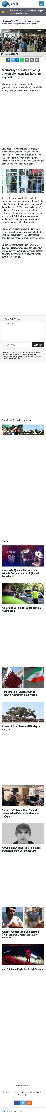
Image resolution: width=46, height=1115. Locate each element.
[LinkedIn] (17, 60)
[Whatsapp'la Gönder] (22, 60)
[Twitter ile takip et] (23, 1103)
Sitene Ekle (22, 1095)
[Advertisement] (23, 121)
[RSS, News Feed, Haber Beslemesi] (29, 1103)
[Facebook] (8, 60)
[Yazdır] (32, 60)
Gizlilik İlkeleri (35, 1092)
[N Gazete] (10, 3)
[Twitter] (13, 60)
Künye (15, 1092)
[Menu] (41, 4)
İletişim (24, 1092)
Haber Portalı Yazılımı (14, 1111)
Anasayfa (6, 1092)
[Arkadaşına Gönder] (27, 60)
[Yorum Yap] (37, 60)
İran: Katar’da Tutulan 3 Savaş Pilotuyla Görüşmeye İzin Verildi (26, 12)
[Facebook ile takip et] (17, 1103)
